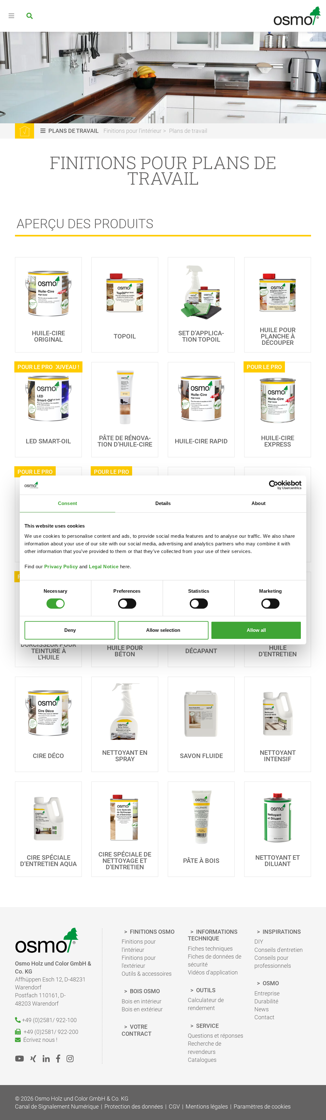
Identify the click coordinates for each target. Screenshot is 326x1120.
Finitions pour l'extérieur (139, 961)
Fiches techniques (210, 948)
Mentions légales (207, 1106)
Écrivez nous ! (39, 1039)
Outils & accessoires (147, 973)
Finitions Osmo (151, 931)
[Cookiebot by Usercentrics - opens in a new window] (273, 485)
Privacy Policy (61, 566)
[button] (70, 130)
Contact (264, 1017)
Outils (205, 990)
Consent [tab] (67, 503)
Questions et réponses (215, 1035)
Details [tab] (163, 503)
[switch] (127, 603)
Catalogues (202, 1059)
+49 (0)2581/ (49, 1020)
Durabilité (266, 1001)
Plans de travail (188, 130)
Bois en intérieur (141, 1001)
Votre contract (137, 1030)
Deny (70, 630)
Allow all (256, 630)
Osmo (270, 983)
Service (207, 1025)
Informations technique (212, 935)
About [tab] (259, 503)
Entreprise (267, 993)
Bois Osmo (144, 991)
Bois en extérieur (142, 1009)
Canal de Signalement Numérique (57, 1106)
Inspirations (281, 931)
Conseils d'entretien (278, 949)
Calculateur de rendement (206, 1004)
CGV (174, 1106)
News (261, 1009)
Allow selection (163, 630)
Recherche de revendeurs (204, 1047)
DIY (258, 941)
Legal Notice (103, 566)
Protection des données (133, 1106)
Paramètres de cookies (262, 1106)
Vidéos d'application (213, 972)
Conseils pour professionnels (272, 961)
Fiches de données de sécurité (214, 960)
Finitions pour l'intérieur (132, 130)
